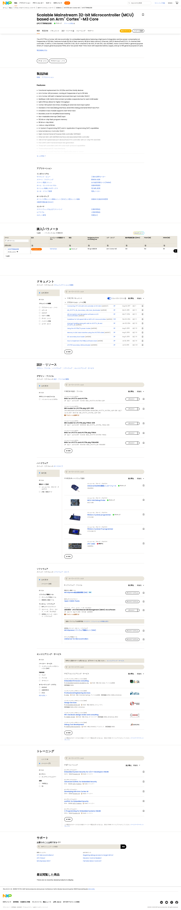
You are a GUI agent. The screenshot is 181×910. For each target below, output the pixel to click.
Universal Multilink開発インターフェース (101, 486)
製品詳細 (45, 31)
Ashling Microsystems (73, 727)
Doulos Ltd (76, 774)
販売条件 (19, 907)
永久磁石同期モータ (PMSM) (101, 182)
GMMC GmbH (70, 717)
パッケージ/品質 (138, 31)
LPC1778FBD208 (13, 249)
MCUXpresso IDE (43, 861)
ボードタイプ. (58, 466)
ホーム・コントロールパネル (46, 185)
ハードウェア (56, 368)
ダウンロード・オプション (132, 593)
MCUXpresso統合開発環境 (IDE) (76, 592)
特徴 (38, 77)
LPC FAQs (40, 858)
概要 (38, 31)
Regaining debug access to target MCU (97, 855)
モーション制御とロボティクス (47, 188)
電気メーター (95, 191)
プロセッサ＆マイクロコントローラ (24, 8)
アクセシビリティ (27, 907)
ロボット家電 (41, 215)
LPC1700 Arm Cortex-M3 (72, 8)
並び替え (131, 298)
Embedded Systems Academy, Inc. (77, 683)
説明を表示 (8, 245)
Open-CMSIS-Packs (72, 601)
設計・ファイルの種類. (61, 379)
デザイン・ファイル (43, 368)
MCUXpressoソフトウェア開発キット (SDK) (80, 630)
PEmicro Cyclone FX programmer (100, 529)
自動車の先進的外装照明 (99, 199)
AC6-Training (77, 784)
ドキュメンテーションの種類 (63, 285)
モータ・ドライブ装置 (44, 191)
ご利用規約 (13, 907)
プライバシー (6, 907)
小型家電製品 (95, 212)
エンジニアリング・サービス (84, 368)
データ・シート (12, 251)
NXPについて (7, 902)
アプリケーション (48, 77)
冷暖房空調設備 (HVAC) (45, 202)
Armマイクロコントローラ (46, 8)
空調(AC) (94, 215)
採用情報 (16, 902)
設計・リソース (67, 31)
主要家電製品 (95, 209)
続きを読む (97, 889)
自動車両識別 (95, 185)
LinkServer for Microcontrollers (76, 639)
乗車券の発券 (95, 179)
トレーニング (80, 31)
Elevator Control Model (91, 858)
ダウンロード (131, 399)
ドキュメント (54, 31)
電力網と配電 (95, 188)
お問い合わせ (57, 902)
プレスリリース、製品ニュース (41, 902)
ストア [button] (67, 3)
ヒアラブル (40, 212)
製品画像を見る (42, 50)
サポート (91, 31)
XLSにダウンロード (138, 233)
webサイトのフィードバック (40, 907)
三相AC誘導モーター (98, 177)
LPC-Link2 (91, 544)
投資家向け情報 (25, 902)
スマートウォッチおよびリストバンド (49, 209)
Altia (67, 695)
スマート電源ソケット (44, 182)
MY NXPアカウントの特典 (71, 902)
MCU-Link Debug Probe (96, 500)
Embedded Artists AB (73, 705)
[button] (170, 3)
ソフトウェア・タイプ (61, 572)
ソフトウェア (67, 368)
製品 (10, 8)
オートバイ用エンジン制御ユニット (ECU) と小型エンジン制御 (58, 199)
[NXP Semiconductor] (7, 3)
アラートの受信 (68, 23)
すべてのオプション (36, 249)
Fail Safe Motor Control (91, 861)
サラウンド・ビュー (43, 177)
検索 (123, 847)
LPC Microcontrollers (44, 855)
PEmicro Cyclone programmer (99, 515)
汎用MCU (59, 8)
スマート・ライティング (45, 179)
